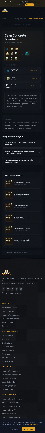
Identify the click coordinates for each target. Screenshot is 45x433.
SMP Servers (6, 339)
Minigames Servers (8, 358)
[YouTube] (8, 289)
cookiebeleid (33, 424)
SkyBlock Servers (8, 347)
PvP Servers (6, 354)
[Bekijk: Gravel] (17, 54)
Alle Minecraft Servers (9, 308)
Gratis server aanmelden (10, 319)
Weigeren (15, 429)
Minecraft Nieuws (8, 311)
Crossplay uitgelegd (9, 386)
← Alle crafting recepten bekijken (15, 252)
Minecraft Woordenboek (11, 315)
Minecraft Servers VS (9, 410)
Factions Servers (8, 361)
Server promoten (8, 322)
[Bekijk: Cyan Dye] (7, 49)
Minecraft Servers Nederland (12, 399)
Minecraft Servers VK (9, 414)
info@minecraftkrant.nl (12, 293)
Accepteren (28, 429)
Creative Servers (7, 343)
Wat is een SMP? (7, 389)
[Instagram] (16, 289)
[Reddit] (21, 289)
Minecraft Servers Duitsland (11, 406)
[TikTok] (12, 289)
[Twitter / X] (3, 289)
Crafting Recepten (20, 19)
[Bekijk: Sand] (12, 49)
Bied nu (28, 5)
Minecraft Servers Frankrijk (11, 417)
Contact (5, 326)
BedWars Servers (8, 350)
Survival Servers (7, 336)
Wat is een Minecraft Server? (12, 375)
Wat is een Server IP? (9, 378)
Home (4, 19)
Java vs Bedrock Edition (10, 382)
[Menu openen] (41, 11)
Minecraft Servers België (10, 403)
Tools (10, 19)
